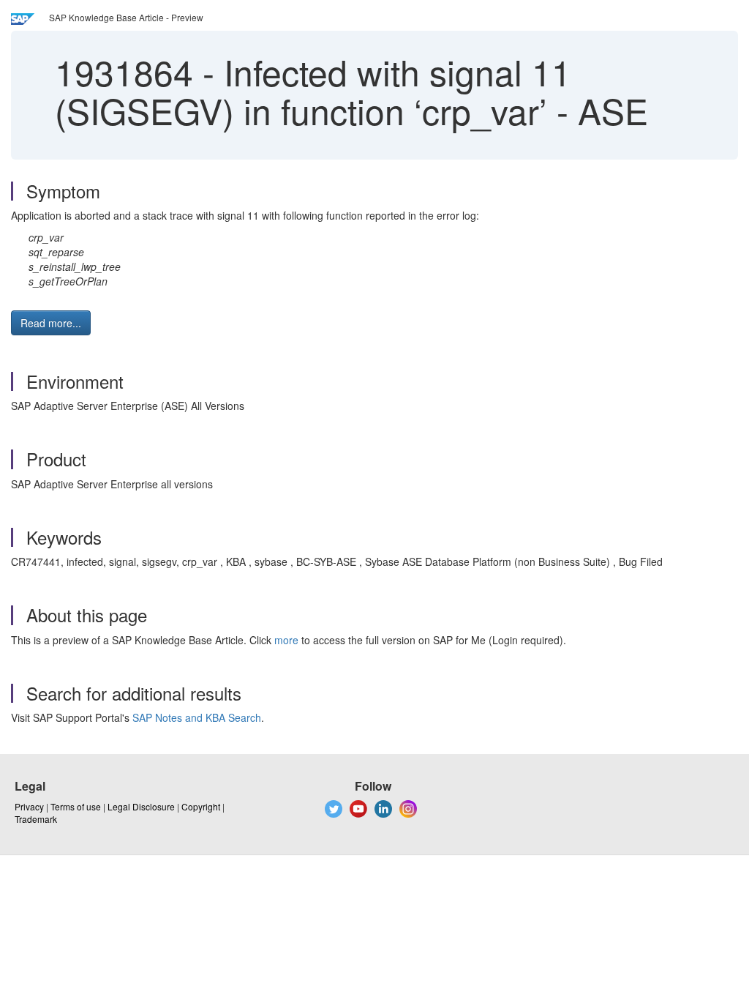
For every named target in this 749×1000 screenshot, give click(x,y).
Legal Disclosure (141, 806)
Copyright (200, 806)
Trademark (36, 819)
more (286, 640)
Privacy (29, 806)
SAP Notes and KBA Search (196, 717)
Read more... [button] (50, 323)
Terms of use (75, 806)
